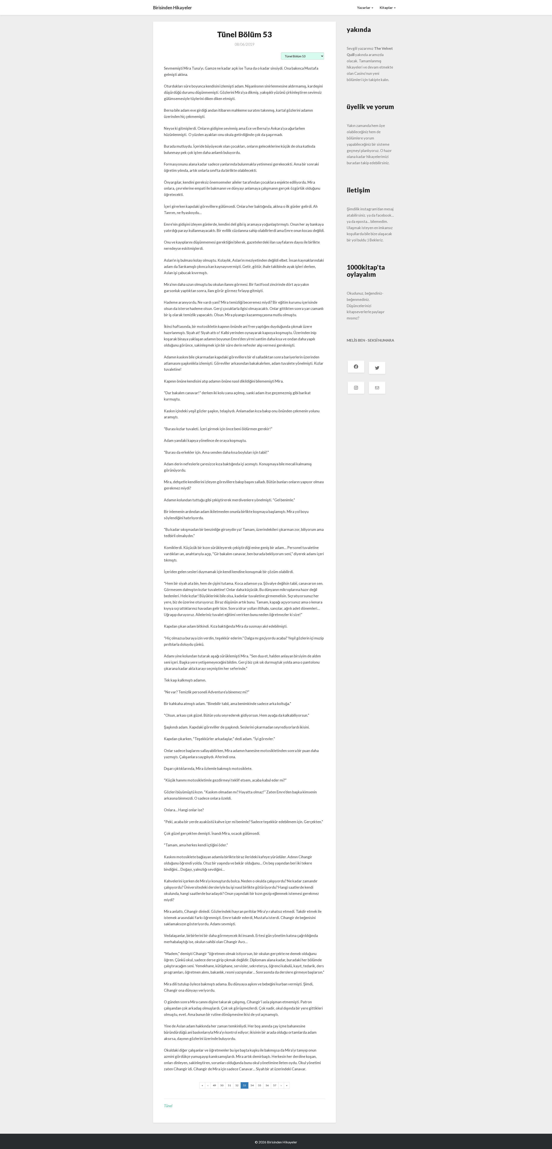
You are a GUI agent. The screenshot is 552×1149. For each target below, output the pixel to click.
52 (236, 1085)
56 (267, 1085)
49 (214, 1085)
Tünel (168, 1105)
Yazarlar (364, 7)
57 (274, 1085)
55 (259, 1085)
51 (229, 1085)
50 (221, 1085)
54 (252, 1085)
